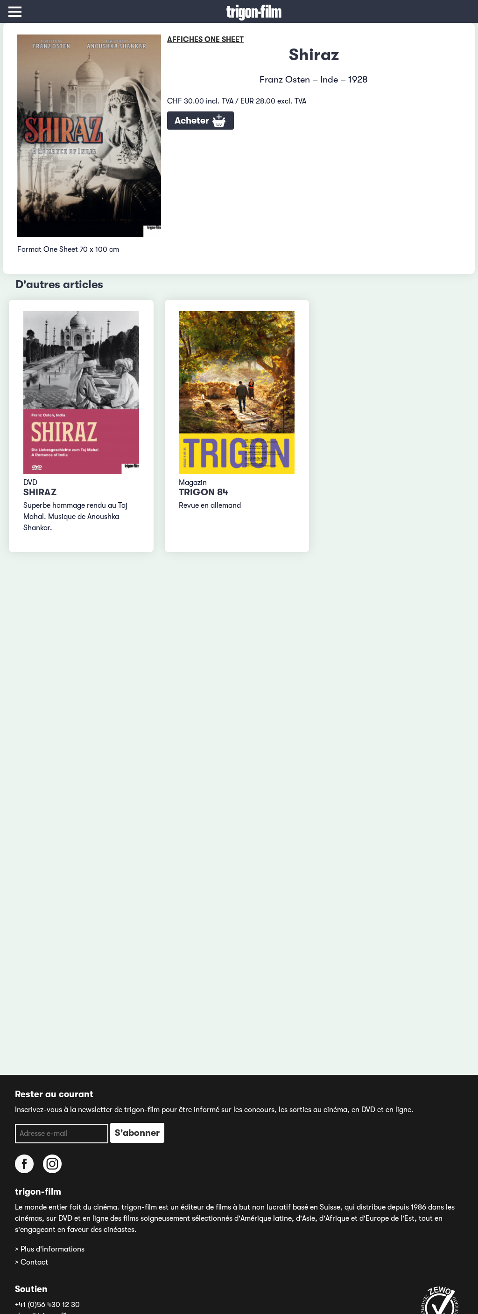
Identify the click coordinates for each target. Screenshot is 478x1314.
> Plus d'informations (49, 1249)
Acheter (193, 120)
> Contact (31, 1262)
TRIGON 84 (203, 492)
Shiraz (39, 492)
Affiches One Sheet (205, 39)
